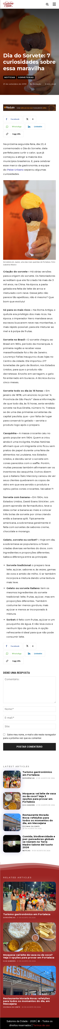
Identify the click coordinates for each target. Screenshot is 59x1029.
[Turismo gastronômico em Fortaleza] (12, 779)
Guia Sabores (28, 805)
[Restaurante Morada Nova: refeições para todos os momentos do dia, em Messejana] (12, 822)
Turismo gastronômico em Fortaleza (37, 773)
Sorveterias (26, 77)
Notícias (9, 77)
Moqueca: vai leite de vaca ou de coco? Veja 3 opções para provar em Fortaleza (39, 797)
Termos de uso (41, 1025)
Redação (37, 84)
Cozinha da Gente (31, 826)
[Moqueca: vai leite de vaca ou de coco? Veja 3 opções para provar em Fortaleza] (12, 801)
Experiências (28, 778)
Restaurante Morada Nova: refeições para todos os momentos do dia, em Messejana (37, 819)
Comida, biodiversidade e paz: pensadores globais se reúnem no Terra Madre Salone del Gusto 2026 (38, 842)
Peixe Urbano (15, 169)
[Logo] (9, 4)
